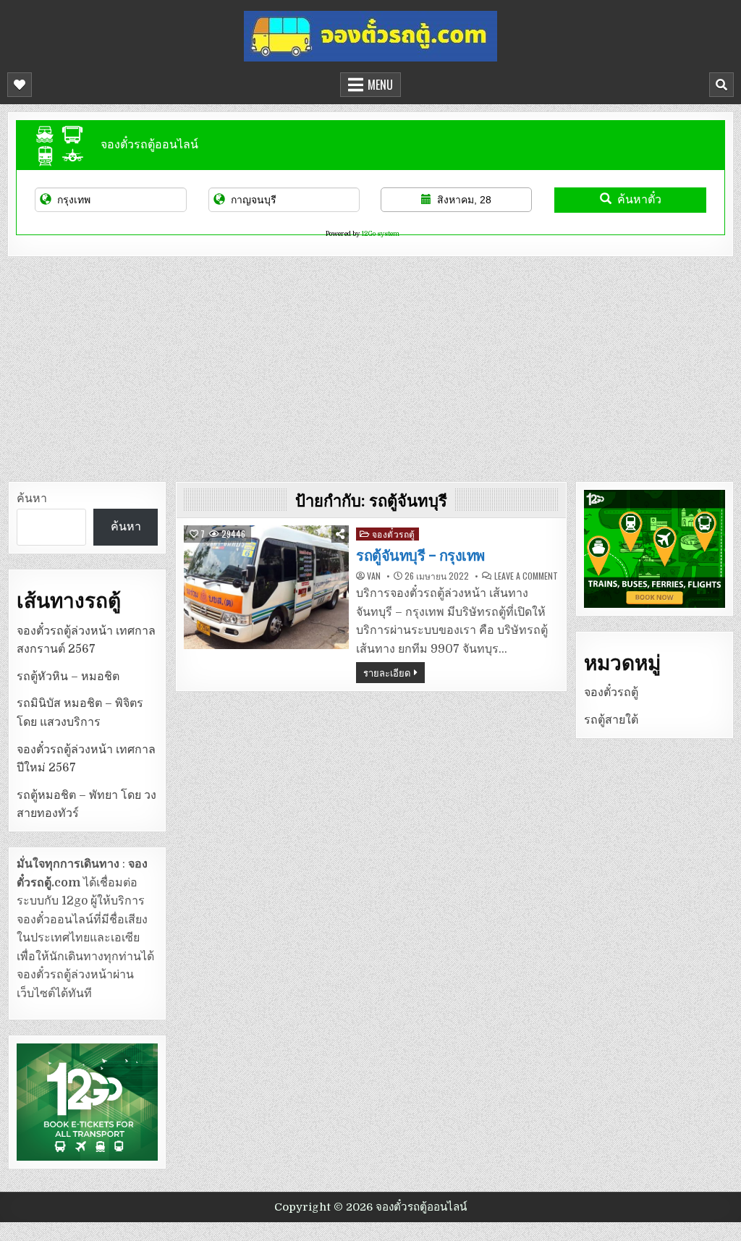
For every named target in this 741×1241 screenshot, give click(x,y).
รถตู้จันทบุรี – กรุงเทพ (420, 555)
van (374, 576)
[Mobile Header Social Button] (19, 84)
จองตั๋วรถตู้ (393, 534)
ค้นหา (32, 498)
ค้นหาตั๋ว (639, 199)
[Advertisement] (370, 365)
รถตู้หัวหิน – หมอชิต (68, 676)
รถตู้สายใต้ (611, 720)
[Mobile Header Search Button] (721, 84)
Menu (380, 84)
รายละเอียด (386, 672)
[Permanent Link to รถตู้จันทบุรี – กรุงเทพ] (266, 587)
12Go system (380, 233)
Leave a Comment (526, 576)
